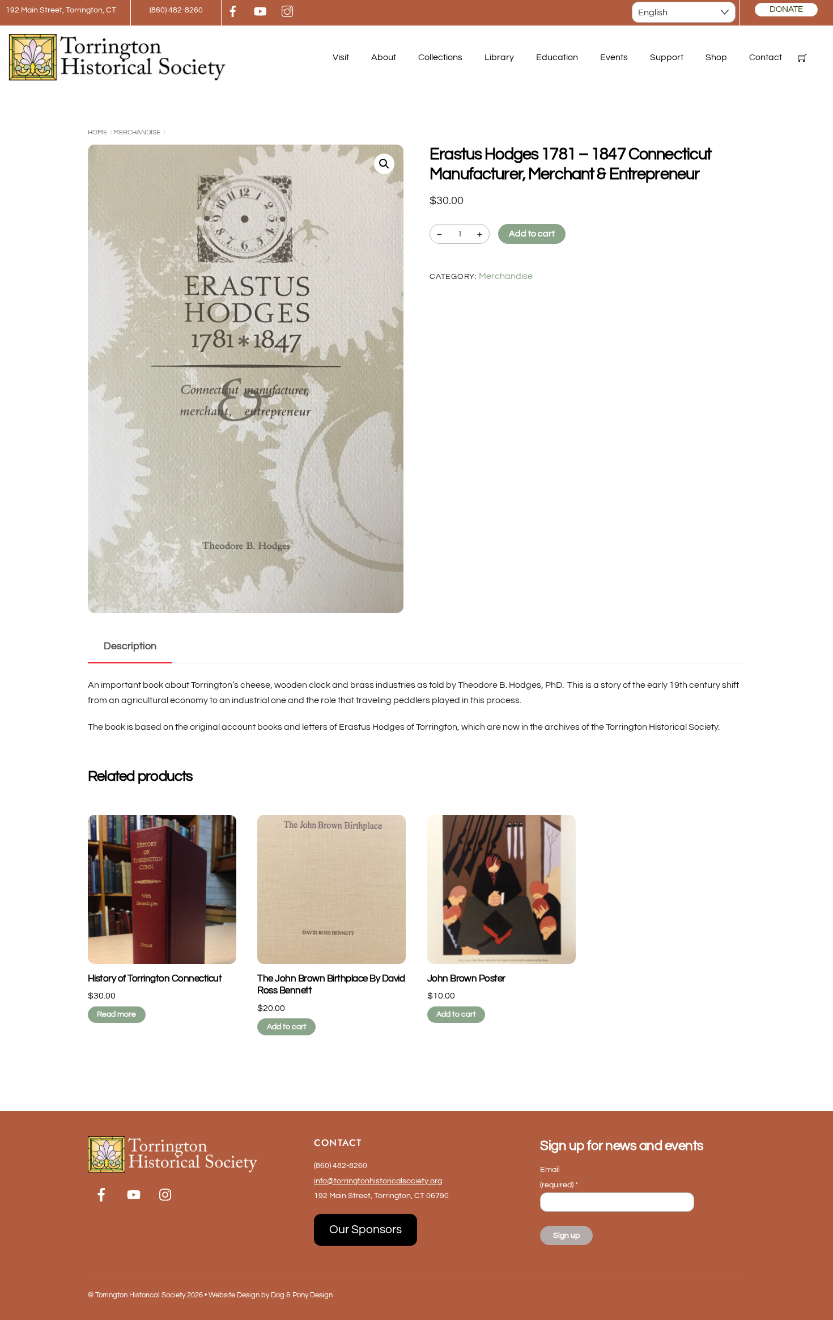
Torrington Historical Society (140, 1295)
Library (499, 57)
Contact (765, 57)
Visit (341, 57)
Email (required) (559, 1176)
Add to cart (532, 233)
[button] (384, 164)
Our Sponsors (365, 1230)
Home (97, 132)
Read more (116, 1014)
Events (614, 57)
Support (666, 57)
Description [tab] (130, 646)
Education (557, 57)
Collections (440, 57)
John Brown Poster (466, 979)
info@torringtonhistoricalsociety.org (378, 1181)
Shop (716, 57)
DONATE (786, 9)
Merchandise (136, 132)
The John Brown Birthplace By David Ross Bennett (331, 985)
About (383, 57)
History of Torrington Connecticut (155, 979)
